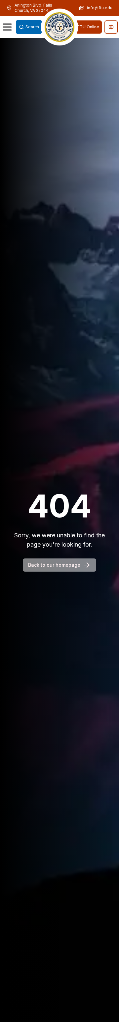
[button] (59, 27)
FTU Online (88, 26)
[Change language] (111, 27)
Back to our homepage (54, 565)
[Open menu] (7, 27)
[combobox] (29, 27)
